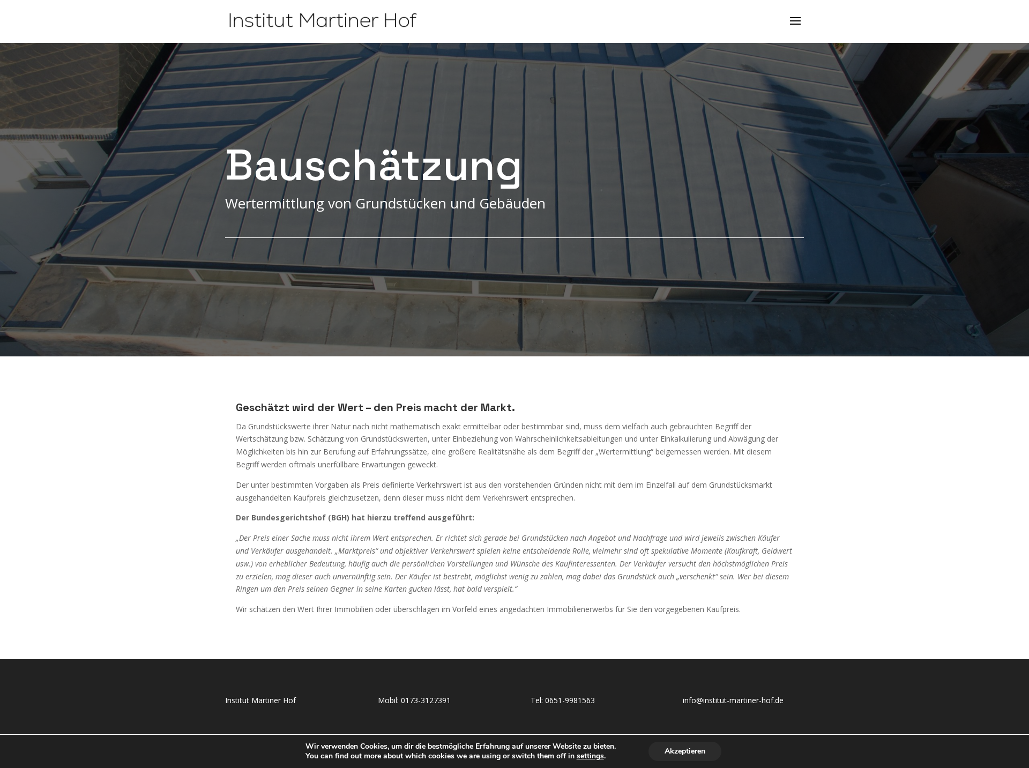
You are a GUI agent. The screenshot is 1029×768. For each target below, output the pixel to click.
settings (590, 756)
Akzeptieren (685, 751)
